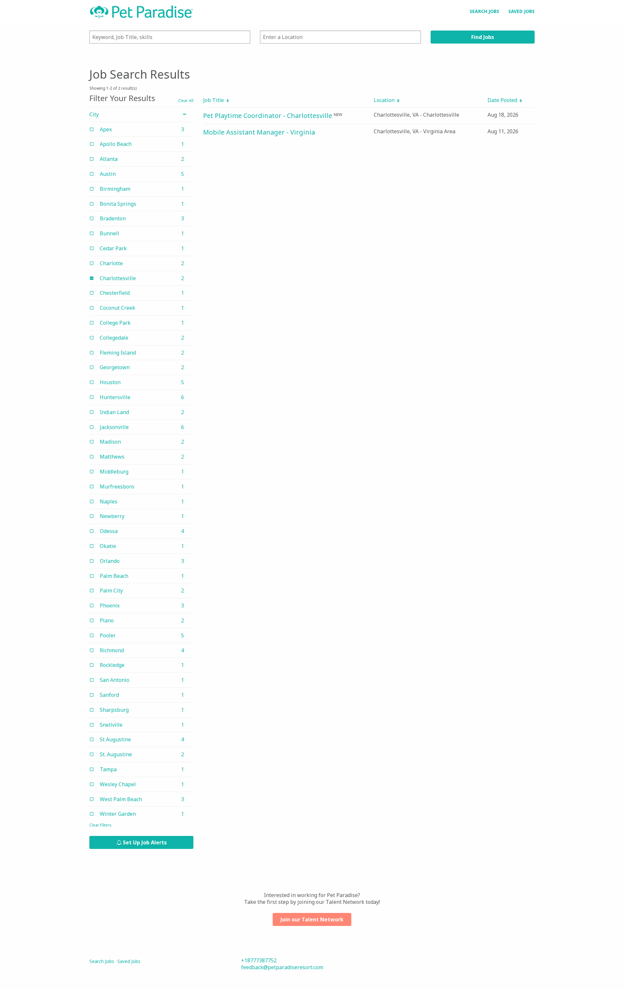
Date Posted (504, 100)
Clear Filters (100, 825)
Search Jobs (484, 11)
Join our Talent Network (312, 919)
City (94, 114)
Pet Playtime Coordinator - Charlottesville (267, 115)
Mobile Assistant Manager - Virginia (259, 132)
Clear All (185, 100)
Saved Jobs (521, 11)
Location (385, 100)
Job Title (215, 100)
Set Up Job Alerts (144, 842)
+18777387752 (259, 960)
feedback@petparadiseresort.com (282, 967)
